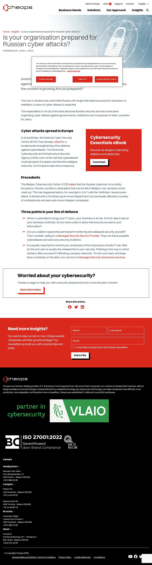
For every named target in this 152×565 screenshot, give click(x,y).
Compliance (99, 557)
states (72, 184)
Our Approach (116, 10)
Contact (130, 4)
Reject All (83, 79)
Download (99, 162)
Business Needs (70, 10)
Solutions (93, 10)
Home (6, 32)
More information (30, 290)
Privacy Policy (64, 557)
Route (26, 477)
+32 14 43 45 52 (10, 495)
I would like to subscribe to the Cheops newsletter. (102, 347)
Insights (137, 10)
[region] (77, 72)
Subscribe (80, 355)
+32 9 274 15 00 (10, 543)
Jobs (105, 4)
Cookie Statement (82, 557)
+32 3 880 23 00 (10, 480)
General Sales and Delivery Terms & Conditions (34, 557)
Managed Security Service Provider (78, 236)
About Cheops (92, 4)
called (57, 142)
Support (119, 4)
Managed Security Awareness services (102, 257)
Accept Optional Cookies (106, 79)
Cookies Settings (46, 79)
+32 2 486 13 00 (10, 525)
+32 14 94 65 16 (10, 507)
